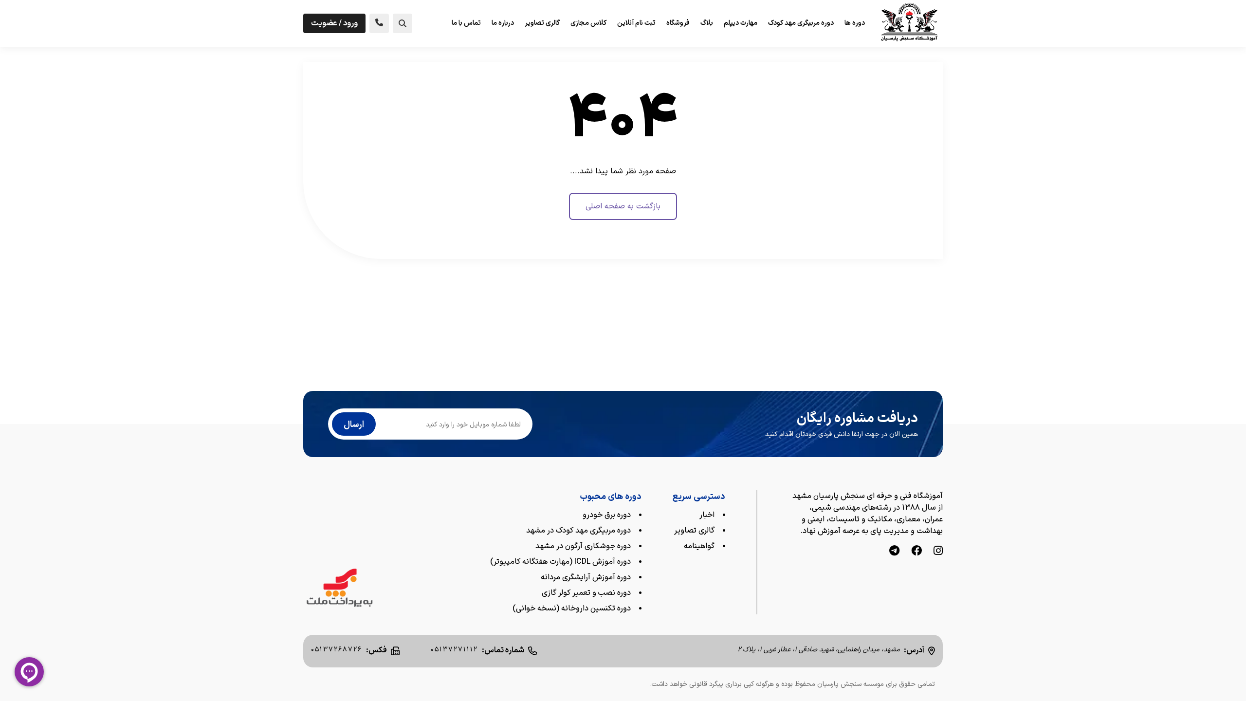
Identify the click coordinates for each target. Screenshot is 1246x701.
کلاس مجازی (588, 23)
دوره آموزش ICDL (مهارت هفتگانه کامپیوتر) (560, 562)
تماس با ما (466, 23)
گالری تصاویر (542, 23)
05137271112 (454, 650)
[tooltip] (379, 23)
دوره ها (854, 23)
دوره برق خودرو (607, 515)
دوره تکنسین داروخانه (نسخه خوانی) (572, 608)
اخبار (707, 515)
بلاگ (706, 23)
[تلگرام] (894, 552)
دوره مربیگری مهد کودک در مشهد (578, 530)
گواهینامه (699, 546)
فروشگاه (678, 23)
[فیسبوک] (916, 552)
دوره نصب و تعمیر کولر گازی (586, 593)
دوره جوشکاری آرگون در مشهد (583, 546)
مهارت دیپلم (740, 23)
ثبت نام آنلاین (636, 23)
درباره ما (503, 23)
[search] (402, 23)
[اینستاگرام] (938, 552)
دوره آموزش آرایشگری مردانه (586, 577)
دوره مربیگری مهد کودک (801, 23)
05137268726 (336, 650)
